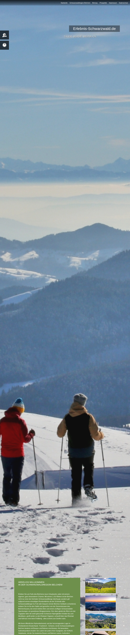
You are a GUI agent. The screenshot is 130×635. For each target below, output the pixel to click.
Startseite (64, 3)
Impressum (113, 3)
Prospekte (103, 3)
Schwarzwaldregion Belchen (80, 3)
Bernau (95, 3)
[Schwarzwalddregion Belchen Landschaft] (100, 595)
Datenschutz (123, 3)
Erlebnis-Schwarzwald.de (94, 28)
